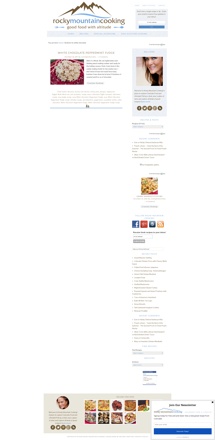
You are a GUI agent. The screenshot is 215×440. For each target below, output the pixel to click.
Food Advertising (154, 44)
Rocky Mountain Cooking (92, 15)
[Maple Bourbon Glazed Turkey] (117, 418)
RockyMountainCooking (150, 375)
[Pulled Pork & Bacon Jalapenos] (117, 405)
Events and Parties (82, 92)
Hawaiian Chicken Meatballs (151, 341)
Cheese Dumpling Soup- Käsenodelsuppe (150, 271)
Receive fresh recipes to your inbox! (149, 232)
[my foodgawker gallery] (149, 165)
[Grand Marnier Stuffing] (149, 186)
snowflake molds (110, 100)
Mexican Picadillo (141, 311)
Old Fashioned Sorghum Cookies (146, 307)
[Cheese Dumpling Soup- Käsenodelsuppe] (130, 405)
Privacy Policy (141, 436)
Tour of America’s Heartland (145, 297)
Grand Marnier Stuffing (150, 196)
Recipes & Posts (138, 124)
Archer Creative (126, 436)
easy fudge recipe (64, 97)
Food (144, 379)
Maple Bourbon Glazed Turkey (145, 288)
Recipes (103, 92)
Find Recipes (137, 350)
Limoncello (145, 338)
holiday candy (76, 100)
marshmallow (88, 100)
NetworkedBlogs (148, 372)
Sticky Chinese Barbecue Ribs (151, 142)
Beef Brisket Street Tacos (144, 157)
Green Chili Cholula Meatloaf (145, 274)
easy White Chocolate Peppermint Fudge (87, 97)
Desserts (71, 92)
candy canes (86, 94)
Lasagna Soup (139, 277)
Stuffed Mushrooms (141, 284)
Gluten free (95, 92)
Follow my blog (150, 383)
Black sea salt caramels (71, 94)
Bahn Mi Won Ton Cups (143, 301)
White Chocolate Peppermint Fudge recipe (104, 102)
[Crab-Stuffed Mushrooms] (90, 418)
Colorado (146, 380)
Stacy (136, 338)
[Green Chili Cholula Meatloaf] (143, 405)
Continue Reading (95, 83)
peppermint (98, 100)
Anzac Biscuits (139, 304)
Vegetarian (111, 92)
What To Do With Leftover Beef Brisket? (149, 155)
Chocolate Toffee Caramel (102, 94)
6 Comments (103, 57)
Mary (136, 341)
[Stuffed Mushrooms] (103, 418)
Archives (135, 362)
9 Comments (150, 201)
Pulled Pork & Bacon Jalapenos (146, 267)
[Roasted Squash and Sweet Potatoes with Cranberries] (130, 418)
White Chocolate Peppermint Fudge (86, 52)
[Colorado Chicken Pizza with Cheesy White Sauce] (103, 405)
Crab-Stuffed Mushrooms (144, 281)
